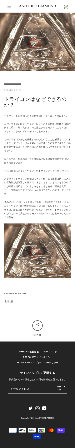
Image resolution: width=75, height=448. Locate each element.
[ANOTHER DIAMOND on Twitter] (31, 408)
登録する (59, 388)
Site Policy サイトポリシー (37, 357)
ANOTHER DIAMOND (37, 6)
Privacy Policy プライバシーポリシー (37, 363)
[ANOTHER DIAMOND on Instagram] (37, 408)
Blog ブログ (50, 352)
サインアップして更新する (37, 373)
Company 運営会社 (28, 352)
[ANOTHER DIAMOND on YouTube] (44, 408)
